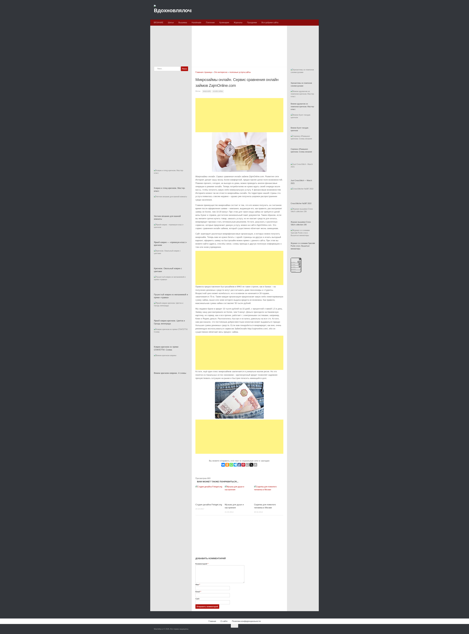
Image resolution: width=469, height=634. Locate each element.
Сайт (197, 599)
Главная (212, 621)
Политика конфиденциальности (246, 621)
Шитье (171, 22)
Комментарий (201, 564)
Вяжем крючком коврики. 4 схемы (170, 373)
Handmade (196, 22)
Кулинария (224, 22)
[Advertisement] (239, 46)
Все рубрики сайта (269, 22)
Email (198, 592)
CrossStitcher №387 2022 (301, 203)
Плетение (210, 22)
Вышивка (182, 22)
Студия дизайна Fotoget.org (208, 504)
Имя (197, 585)
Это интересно (220, 72)
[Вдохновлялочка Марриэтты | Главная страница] (173, 10)
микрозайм (207, 91)
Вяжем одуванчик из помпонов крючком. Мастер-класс (302, 106)
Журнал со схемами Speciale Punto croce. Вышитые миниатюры (303, 246)
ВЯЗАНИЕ (158, 22)
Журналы (238, 22)
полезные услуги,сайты (240, 72)
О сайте (224, 621)
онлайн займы (218, 91)
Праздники (252, 22)
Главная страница (203, 72)
